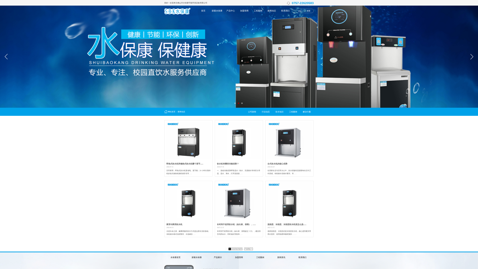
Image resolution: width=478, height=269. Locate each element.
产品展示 (218, 257)
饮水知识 (279, 112)
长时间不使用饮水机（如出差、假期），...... (236, 224)
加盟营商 (244, 11)
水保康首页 (175, 257)
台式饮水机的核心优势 (277, 164)
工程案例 (258, 11)
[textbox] (301, 11)
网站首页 (171, 112)
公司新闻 (252, 112)
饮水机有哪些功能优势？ (228, 164)
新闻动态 (272, 11)
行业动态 (266, 112)
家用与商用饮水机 (174, 224)
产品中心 (230, 11)
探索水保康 (217, 11)
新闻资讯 (281, 257)
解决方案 (307, 112)
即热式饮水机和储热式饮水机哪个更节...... (184, 164)
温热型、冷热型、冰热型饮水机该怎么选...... (287, 224)
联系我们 (285, 11)
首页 (203, 11)
